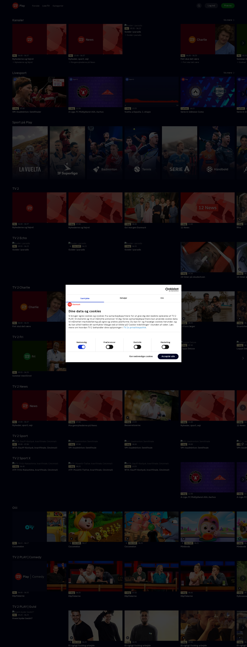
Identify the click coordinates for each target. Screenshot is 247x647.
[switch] (109, 347)
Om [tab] (162, 298)
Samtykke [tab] (85, 298)
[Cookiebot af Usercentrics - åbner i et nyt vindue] (167, 289)
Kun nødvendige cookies (141, 356)
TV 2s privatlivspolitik (134, 327)
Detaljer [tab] (123, 298)
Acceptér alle (168, 356)
